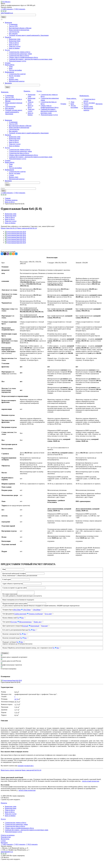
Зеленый (25, 626)
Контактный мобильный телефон (14, 573)
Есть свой (48, 614)
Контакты (8, 83)
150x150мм (27, 610)
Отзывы (7, 63)
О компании (13, 24)
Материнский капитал (16, 81)
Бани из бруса (14, 44)
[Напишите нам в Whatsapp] (2, 11)
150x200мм (36, 610)
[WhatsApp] (10, 254)
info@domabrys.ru (7, 13)
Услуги (7, 50)
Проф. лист (38, 622)
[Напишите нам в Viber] (5, 11)
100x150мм (17, 610)
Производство (6, 837)
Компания (8, 22)
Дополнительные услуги (17, 61)
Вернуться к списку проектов (11, 770)
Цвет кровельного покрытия (12, 626)
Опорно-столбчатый (36, 614)
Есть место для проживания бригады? (15, 630)
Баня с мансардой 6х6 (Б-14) (27, 228)
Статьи (11, 77)
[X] (5, 254)
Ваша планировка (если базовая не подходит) (18, 600)
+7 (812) (32, 844)
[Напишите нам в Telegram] (4, 11)
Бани (10, 68)
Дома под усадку (15, 46)
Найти (3, 17)
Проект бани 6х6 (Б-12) (9, 228)
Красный (44, 626)
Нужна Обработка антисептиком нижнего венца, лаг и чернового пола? (27, 648)
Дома (11, 66)
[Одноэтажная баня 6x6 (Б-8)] (15, 232)
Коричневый (34, 626)
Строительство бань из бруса (19, 55)
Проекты (8, 37)
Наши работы (9, 65)
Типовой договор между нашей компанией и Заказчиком (29, 35)
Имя (3, 569)
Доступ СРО (13, 26)
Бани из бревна (14, 48)
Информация (9, 72)
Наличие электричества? (11, 634)
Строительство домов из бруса (19, 52)
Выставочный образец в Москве (20, 28)
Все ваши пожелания (9, 594)
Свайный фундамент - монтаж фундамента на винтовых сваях (30, 59)
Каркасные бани (14, 41)
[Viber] (7, 254)
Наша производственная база (19, 30)
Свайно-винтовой (20, 614)
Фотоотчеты (5, 839)
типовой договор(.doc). (26, 766)
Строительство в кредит (17, 74)
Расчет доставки (14, 76)
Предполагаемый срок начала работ (14, 603)
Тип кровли (6, 622)
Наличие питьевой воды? (11, 638)
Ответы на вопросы (8, 835)
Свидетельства (14, 32)
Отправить (5, 653)
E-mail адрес (6, 579)
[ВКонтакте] (2, 254)
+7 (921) (19, 9)
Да (18, 618)
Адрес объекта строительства (12, 583)
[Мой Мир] (16, 254)
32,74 (16, 699)
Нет (22, 618)
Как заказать (13, 33)
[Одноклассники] (13, 254)
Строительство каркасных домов (20, 54)
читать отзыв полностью (90, 781)
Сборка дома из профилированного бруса (23, 57)
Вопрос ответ (13, 79)
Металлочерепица (25, 622)
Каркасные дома (14, 39)
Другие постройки (15, 70)
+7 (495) (7, 9)
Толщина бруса (7, 610)
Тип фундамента (8, 614)
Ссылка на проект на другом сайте (14, 588)
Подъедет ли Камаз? (9, 642)
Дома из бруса (14, 43)
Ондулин (14, 622)
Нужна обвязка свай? (9, 618)
